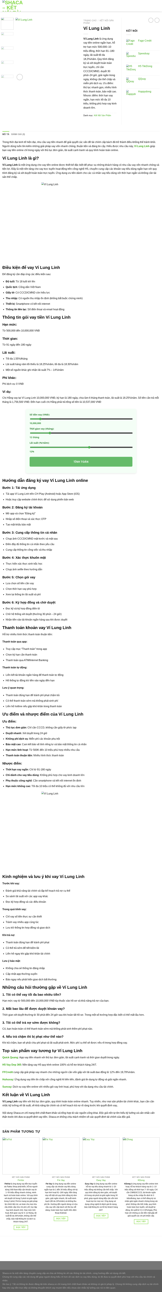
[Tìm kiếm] (152, 6)
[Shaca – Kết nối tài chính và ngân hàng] (15, 5)
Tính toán (81, 461)
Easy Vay (101, 1180)
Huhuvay (7, 1079)
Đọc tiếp (20, 1227)
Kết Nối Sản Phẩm (102, 115)
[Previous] (21, 49)
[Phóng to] (20, 77)
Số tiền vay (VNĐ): (40, 414)
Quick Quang (10, 1057)
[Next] (73, 49)
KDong (141, 1180)
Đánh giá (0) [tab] (18, 134)
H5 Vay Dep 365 (11, 1064)
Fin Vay (61, 1180)
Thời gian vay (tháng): (42, 428)
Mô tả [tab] (5, 134)
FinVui (21, 1180)
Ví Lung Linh (142, 146)
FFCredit (7, 1072)
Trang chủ (90, 20)
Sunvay (7, 1086)
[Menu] (158, 6)
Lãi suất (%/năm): (39, 442)
